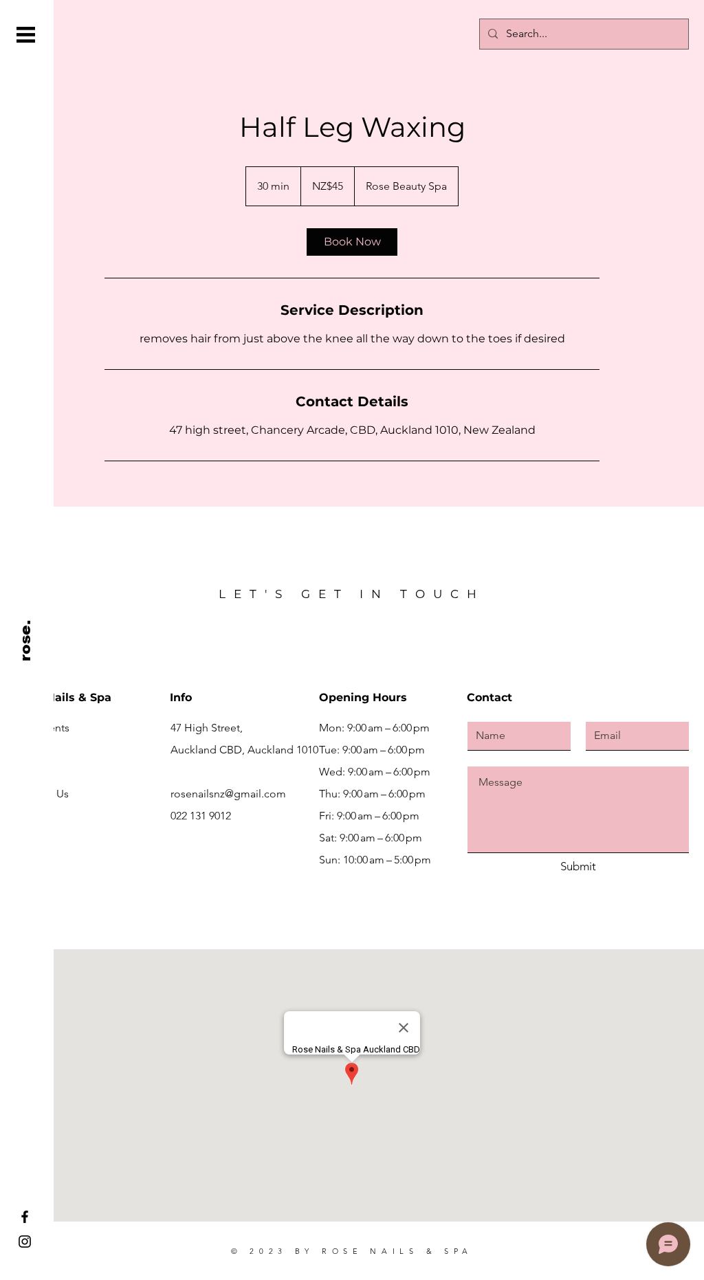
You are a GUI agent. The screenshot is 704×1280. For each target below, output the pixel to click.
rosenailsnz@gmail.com (228, 793)
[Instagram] (24, 1241)
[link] (352, 242)
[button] (25, 35)
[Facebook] (24, 1217)
